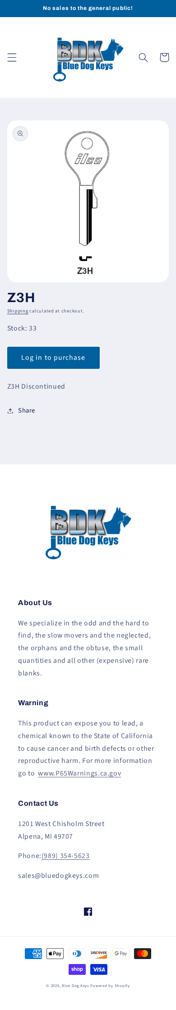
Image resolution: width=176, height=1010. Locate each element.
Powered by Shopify (110, 986)
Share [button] (26, 410)
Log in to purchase (53, 358)
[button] (11, 57)
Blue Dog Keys (75, 986)
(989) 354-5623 (66, 856)
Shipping (17, 311)
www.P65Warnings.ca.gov (79, 773)
